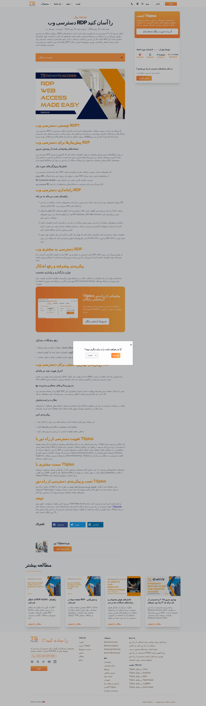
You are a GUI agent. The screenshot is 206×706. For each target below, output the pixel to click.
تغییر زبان (116, 355)
